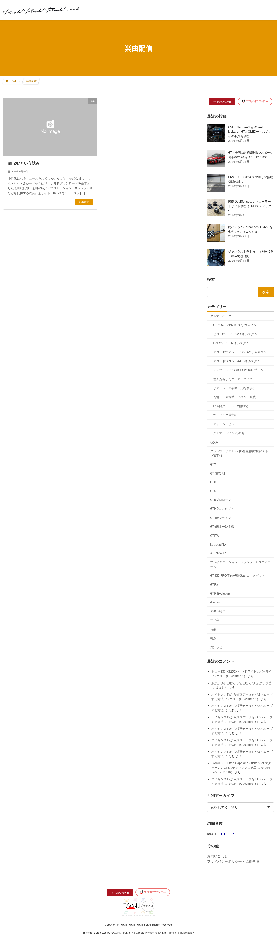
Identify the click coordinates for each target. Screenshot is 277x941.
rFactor (215, 602)
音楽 (213, 629)
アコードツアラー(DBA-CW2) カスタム (239, 352)
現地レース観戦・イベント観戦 (234, 397)
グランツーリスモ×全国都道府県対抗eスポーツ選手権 (240, 453)
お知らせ (216, 647)
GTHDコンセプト (222, 508)
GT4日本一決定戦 (222, 526)
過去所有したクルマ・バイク (233, 379)
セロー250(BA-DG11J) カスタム (235, 334)
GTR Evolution (220, 593)
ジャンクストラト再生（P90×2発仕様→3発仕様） (250, 253)
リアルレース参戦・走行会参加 (234, 388)
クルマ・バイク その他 (228, 433)
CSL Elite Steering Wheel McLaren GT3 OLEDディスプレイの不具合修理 (249, 131)
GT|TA (214, 535)
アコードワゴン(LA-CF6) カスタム (236, 360)
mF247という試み (24, 163)
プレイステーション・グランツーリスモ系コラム (240, 564)
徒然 (213, 638)
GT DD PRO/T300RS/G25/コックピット (237, 575)
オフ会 (214, 620)
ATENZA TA (218, 553)
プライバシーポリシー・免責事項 (233, 861)
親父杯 (214, 442)
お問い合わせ (217, 856)
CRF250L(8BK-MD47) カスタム (234, 325)
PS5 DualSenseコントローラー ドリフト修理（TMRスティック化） (249, 206)
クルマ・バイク (220, 315)
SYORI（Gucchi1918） (231, 675)
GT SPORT (217, 473)
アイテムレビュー (225, 424)
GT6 (213, 482)
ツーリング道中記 (225, 415)
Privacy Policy (153, 932)
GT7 (213, 464)
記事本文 (84, 202)
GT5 (213, 491)
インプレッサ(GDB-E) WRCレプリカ (238, 370)
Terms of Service (177, 932)
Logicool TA (218, 544)
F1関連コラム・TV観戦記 (230, 406)
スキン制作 (217, 611)
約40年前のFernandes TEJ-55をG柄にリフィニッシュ (250, 229)
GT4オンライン (220, 517)
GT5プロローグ (220, 499)
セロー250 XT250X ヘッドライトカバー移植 (242, 671)
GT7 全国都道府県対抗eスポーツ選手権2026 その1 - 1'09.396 (250, 154)
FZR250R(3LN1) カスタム (231, 343)
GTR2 (214, 584)
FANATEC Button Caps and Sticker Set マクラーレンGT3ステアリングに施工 (241, 764)
